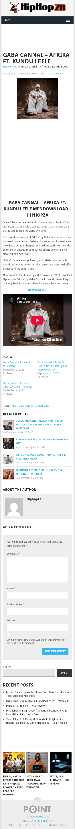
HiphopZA (41, 816)
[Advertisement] (39, 33)
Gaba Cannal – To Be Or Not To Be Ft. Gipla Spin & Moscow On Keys (52, 366)
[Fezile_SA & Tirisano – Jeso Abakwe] (61, 762)
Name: (11, 588)
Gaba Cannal (26, 405)
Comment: (13, 553)
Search (7, 667)
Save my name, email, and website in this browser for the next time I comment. (36, 641)
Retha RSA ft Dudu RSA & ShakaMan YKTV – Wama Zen (37, 700)
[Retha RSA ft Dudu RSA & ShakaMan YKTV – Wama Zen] (37, 762)
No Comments (56, 73)
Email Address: (15, 604)
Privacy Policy (56, 825)
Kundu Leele (42, 405)
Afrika (13, 405)
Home (6, 66)
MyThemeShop (43, 820)
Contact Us (34, 825)
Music (15, 66)
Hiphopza (8, 73)
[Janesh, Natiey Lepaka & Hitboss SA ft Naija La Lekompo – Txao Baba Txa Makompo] (14, 762)
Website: (11, 620)
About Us (15, 825)
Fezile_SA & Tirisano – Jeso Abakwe (26, 705)
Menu (8, 20)
